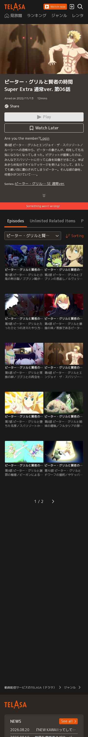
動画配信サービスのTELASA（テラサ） (30, 687)
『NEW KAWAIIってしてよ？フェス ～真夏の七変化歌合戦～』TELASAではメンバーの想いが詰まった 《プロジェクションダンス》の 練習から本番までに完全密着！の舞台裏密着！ (56, 729)
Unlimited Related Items (52, 221)
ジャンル (70, 687)
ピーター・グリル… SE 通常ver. (40, 183)
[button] (55, 7)
